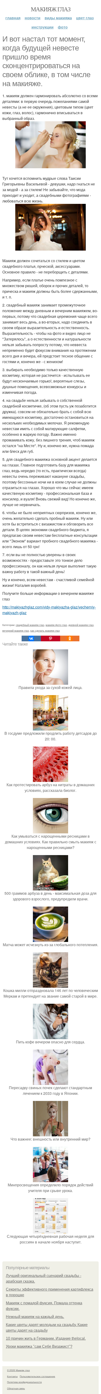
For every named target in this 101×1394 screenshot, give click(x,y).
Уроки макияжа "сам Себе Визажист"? (39, 1346)
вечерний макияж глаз (15, 630)
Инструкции (42, 27)
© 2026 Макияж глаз (18, 1370)
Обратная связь (16, 1388)
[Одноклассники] (69, 638)
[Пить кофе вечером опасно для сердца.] (50, 1036)
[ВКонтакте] (31, 638)
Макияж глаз (50, 9)
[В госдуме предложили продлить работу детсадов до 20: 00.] (50, 727)
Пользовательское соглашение (37, 1376)
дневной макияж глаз (80, 625)
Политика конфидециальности (24, 1382)
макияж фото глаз (56, 625)
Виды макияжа (58, 18)
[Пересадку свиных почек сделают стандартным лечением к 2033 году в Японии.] (50, 1082)
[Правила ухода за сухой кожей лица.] (50, 681)
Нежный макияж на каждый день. (35, 1317)
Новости (32, 18)
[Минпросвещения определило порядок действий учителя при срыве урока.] (50, 1179)
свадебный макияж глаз (30, 625)
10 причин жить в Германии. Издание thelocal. (46, 1338)
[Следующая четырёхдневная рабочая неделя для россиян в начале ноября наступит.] (50, 1230)
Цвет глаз (85, 18)
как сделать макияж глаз (45, 630)
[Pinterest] (50, 638)
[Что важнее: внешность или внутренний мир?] (50, 1133)
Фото (63, 27)
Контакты (12, 1376)
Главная (12, 18)
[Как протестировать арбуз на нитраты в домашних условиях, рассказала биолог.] (50, 779)
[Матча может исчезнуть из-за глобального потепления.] (50, 939)
